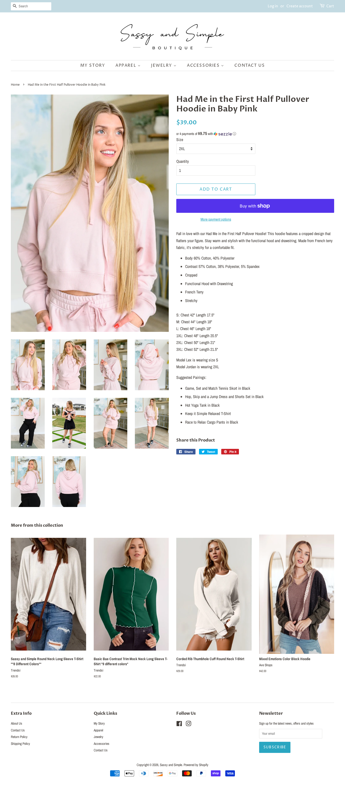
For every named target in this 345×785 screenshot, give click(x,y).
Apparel (126, 65)
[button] (255, 133)
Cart (330, 6)
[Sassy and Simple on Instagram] (188, 724)
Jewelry (162, 65)
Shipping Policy (20, 743)
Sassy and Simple (171, 765)
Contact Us (249, 65)
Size (179, 139)
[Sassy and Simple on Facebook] (179, 724)
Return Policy (19, 736)
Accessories (204, 65)
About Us (16, 723)
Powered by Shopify (196, 765)
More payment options (216, 219)
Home (15, 85)
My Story (92, 65)
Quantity (182, 161)
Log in (273, 6)
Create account (299, 6)
